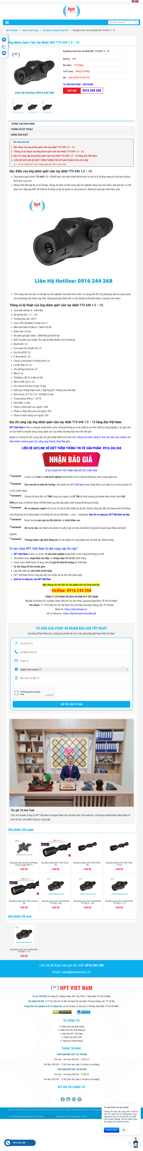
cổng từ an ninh (84, 437)
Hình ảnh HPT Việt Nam (71, 1033)
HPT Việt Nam (16, 427)
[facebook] (63, 1099)
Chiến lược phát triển (71, 1037)
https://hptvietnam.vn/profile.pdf (79, 613)
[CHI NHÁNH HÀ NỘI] (7, 1143)
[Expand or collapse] (130, 142)
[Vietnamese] (137, 1)
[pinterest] (79, 1099)
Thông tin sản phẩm (22, 123)
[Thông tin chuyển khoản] (7, 22)
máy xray (114, 437)
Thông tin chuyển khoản (71, 1040)
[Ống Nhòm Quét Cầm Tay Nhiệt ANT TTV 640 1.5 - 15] (18, 107)
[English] (133, 1)
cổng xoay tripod (46, 441)
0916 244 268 (92, 90)
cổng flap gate (63, 441)
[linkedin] (74, 1099)
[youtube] (68, 1099)
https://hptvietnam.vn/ (76, 609)
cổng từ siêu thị (101, 437)
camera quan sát (29, 441)
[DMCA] (62, 1012)
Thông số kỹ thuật (22, 129)
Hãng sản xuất (19, 134)
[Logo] (71, 11)
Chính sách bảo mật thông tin (71, 1030)
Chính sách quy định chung (71, 1026)
